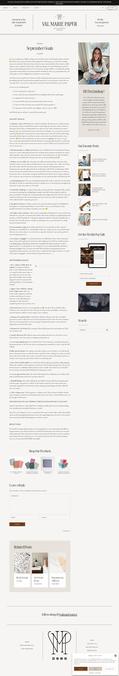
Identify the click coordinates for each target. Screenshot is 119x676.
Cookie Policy (91, 672)
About (6, 7)
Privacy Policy (98, 672)
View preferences (109, 669)
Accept (81, 669)
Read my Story (94, 130)
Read (15, 7)
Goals (40, 43)
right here (51, 138)
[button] (115, 655)
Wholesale (92, 650)
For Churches (27, 649)
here (27, 141)
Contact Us (92, 643)
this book (33, 192)
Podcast (25, 7)
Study (36, 7)
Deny (95, 669)
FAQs (92, 640)
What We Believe (27, 645)
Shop (112, 7)
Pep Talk (100, 25)
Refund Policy (92, 647)
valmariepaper (68, 614)
